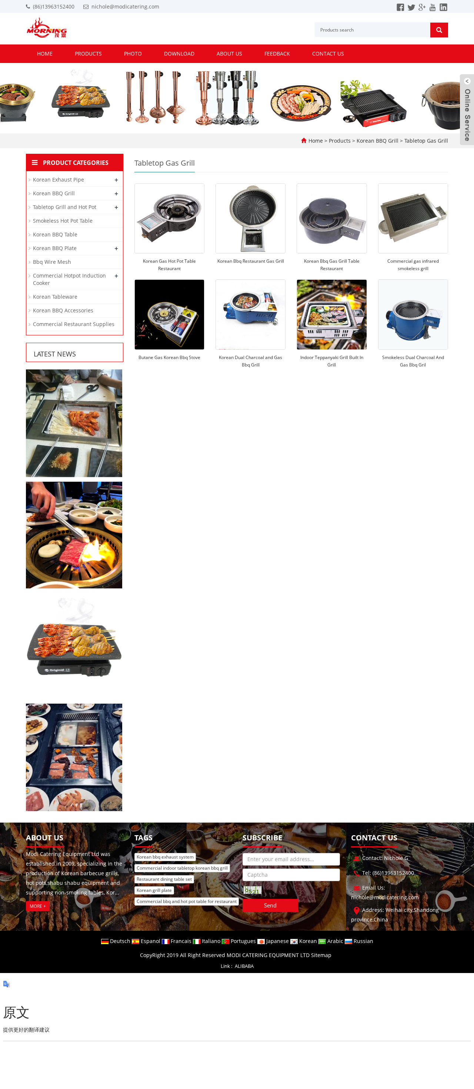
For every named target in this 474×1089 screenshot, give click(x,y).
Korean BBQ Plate (55, 248)
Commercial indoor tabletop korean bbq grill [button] (182, 868)
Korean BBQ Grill (377, 140)
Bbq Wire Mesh (52, 261)
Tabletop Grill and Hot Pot (64, 206)
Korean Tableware (55, 296)
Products (88, 53)
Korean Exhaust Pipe (58, 179)
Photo (133, 53)
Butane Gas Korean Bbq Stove (169, 357)
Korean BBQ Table (55, 234)
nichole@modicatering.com (125, 6)
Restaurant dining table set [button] (164, 879)
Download (179, 53)
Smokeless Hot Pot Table (63, 220)
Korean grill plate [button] (154, 890)
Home (45, 53)
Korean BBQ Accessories (63, 310)
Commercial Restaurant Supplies (73, 324)
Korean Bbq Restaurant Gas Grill (250, 261)
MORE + (38, 906)
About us (229, 53)
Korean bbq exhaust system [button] (165, 857)
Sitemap (321, 955)
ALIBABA (244, 966)
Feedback (277, 53)
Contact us (328, 53)
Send (270, 905)
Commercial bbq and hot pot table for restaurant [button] (187, 901)
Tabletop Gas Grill (425, 140)
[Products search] (439, 30)
